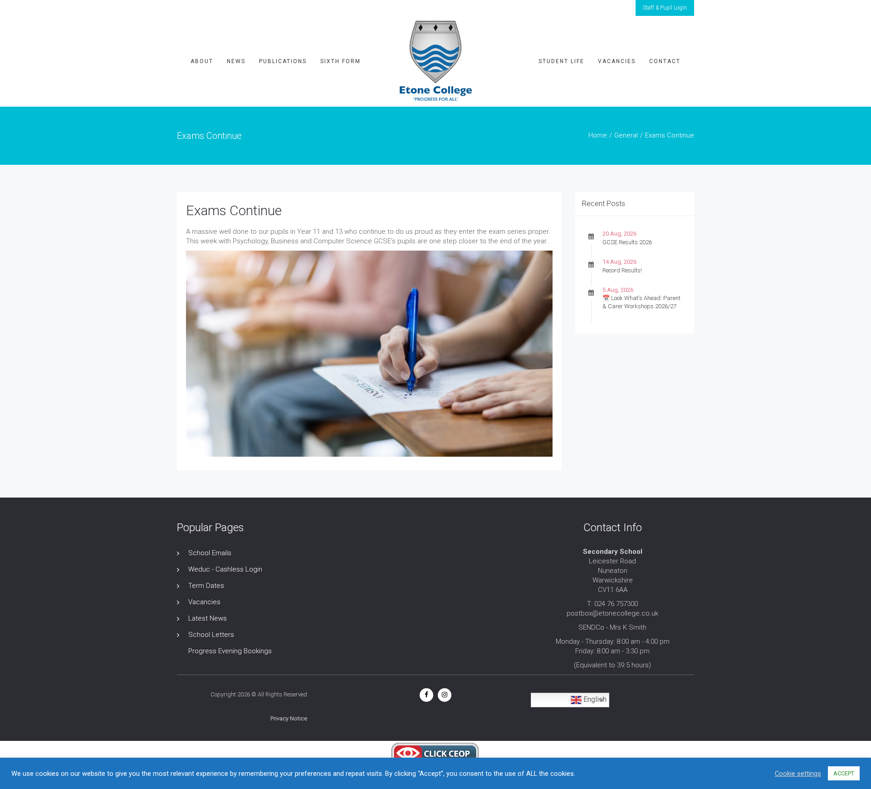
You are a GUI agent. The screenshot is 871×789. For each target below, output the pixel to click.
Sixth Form (340, 61)
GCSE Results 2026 (627, 242)
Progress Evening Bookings (230, 651)
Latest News (207, 618)
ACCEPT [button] (843, 773)
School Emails (209, 553)
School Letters (211, 635)
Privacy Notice (288, 718)
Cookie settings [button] (798, 773)
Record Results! (622, 270)
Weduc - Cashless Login (225, 569)
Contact (664, 61)
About (202, 61)
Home (597, 135)
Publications (283, 61)
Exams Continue (234, 210)
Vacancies (617, 61)
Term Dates (206, 586)
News (236, 61)
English (594, 699)
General (626, 135)
